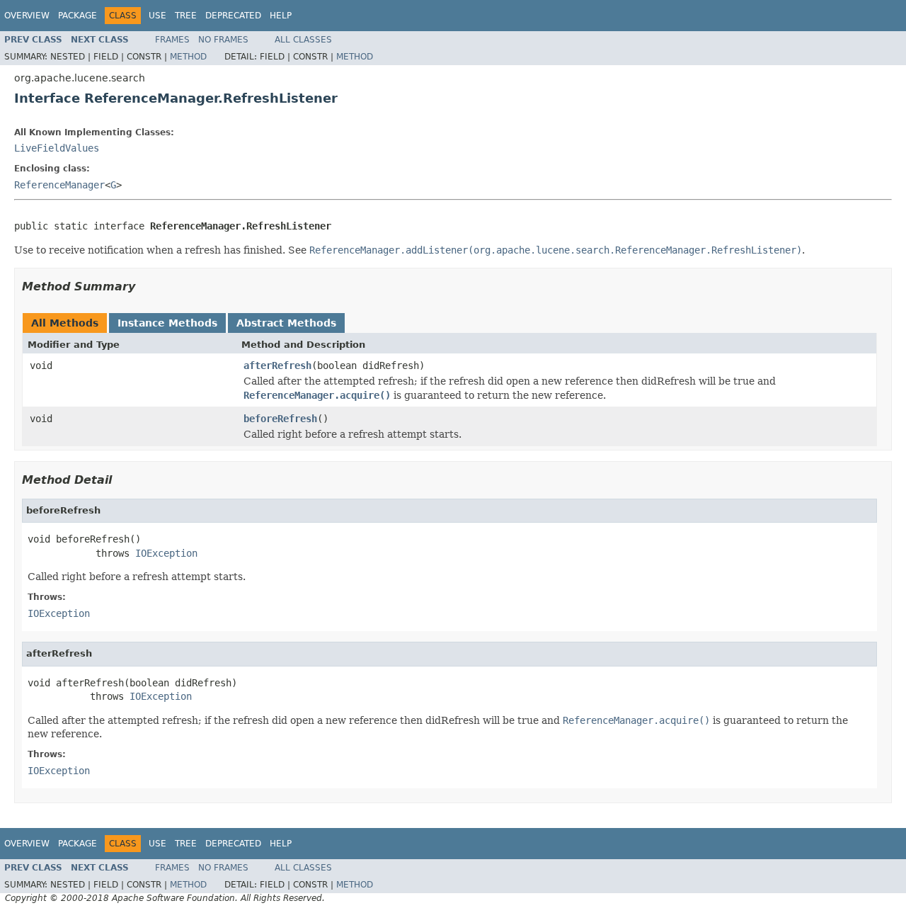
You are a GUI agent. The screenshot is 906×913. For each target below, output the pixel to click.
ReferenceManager (59, 185)
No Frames (223, 40)
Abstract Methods (286, 323)
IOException (166, 553)
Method (188, 57)
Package (77, 16)
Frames (172, 40)
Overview (27, 16)
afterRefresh (277, 365)
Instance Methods (167, 323)
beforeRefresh (280, 418)
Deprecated (233, 16)
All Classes (303, 40)
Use (157, 16)
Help (281, 16)
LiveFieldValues (56, 148)
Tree (186, 16)
